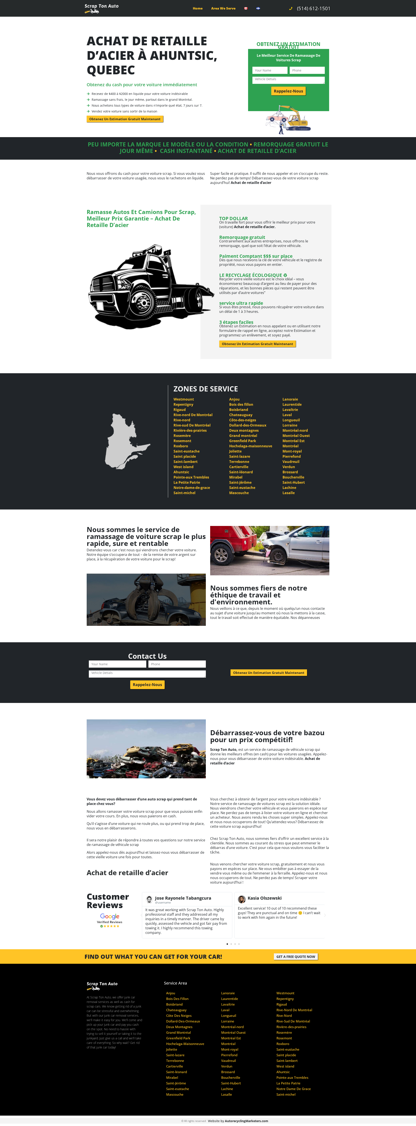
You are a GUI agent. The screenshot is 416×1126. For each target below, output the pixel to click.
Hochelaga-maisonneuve (250, 446)
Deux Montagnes (179, 1027)
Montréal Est (294, 440)
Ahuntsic (181, 472)
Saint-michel (184, 492)
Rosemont (182, 440)
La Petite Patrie (187, 482)
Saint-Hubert (294, 482)
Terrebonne (239, 461)
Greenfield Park (242, 440)
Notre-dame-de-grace (192, 487)
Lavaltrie (290, 409)
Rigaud (180, 409)
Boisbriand (238, 409)
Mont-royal (292, 451)
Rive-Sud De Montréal (293, 1021)
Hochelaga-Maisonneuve (185, 1043)
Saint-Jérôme (240, 482)
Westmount (184, 399)
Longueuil (291, 420)
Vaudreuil (291, 461)
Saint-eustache (187, 451)
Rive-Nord (284, 1015)
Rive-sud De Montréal (192, 425)
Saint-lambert (186, 461)
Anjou (234, 399)
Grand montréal (243, 435)
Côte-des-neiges (242, 420)
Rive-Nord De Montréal (294, 1010)
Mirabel (235, 477)
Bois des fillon (241, 404)
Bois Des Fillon (177, 998)
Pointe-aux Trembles (191, 477)
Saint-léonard (241, 472)
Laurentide (292, 404)
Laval (287, 414)
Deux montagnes (244, 430)
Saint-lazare (239, 456)
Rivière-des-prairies (190, 430)
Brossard (290, 472)
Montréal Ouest (296, 435)
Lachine (289, 487)
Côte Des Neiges (179, 1015)
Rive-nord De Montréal (193, 414)
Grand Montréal (178, 1032)
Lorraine (290, 425)
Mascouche (239, 492)
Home (198, 8)
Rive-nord (182, 420)
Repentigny (183, 404)
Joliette (235, 451)
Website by (238, 1121)
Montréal (291, 446)
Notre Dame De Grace (293, 1088)
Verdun (289, 466)
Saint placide (185, 456)
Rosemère (182, 435)
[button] (141, 915)
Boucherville (293, 477)
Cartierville (238, 466)
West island (183, 466)
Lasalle (289, 492)
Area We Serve (223, 8)
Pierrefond (292, 456)
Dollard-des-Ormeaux (247, 425)
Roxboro (181, 446)
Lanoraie (290, 399)
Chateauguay (240, 414)
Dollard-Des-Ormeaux (183, 1021)
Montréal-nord (295, 430)
